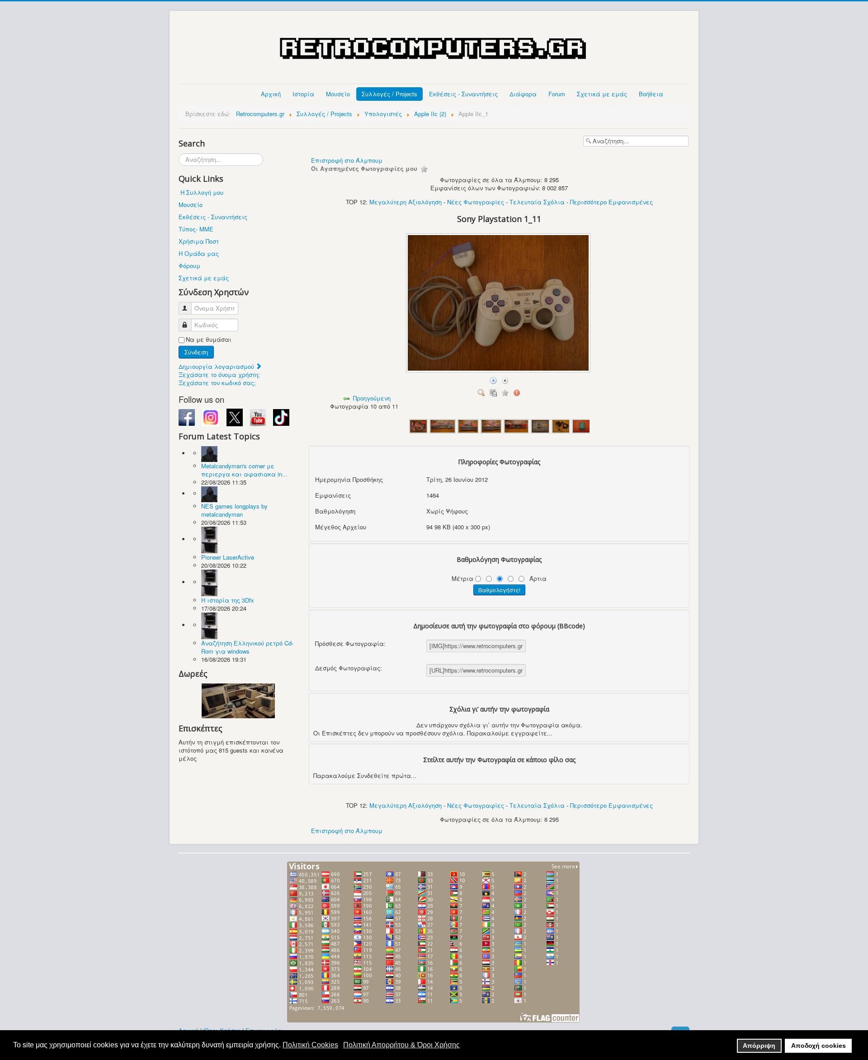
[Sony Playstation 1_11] (499, 370)
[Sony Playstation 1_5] (516, 425)
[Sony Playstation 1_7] (561, 425)
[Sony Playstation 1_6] (540, 425)
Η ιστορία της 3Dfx (227, 600)
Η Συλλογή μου (201, 192)
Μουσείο (338, 94)
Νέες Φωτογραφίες (475, 202)
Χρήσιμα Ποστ (199, 241)
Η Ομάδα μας (199, 253)
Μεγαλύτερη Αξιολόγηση (405, 202)
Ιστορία (303, 94)
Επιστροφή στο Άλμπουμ (346, 160)
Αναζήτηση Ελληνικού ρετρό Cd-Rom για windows (247, 647)
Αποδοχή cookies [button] (818, 1045)
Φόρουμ (189, 265)
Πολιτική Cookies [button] (310, 1045)
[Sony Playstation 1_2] (442, 425)
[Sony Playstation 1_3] (468, 425)
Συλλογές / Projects (389, 94)
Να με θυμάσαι (208, 339)
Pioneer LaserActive (227, 557)
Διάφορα (523, 94)
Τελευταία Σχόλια (537, 202)
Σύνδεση (196, 352)
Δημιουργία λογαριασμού (217, 366)
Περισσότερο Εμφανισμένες (611, 202)
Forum (556, 94)
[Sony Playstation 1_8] (581, 425)
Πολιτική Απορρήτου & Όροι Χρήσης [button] (401, 1045)
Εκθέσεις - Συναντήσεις (463, 94)
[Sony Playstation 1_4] (491, 425)
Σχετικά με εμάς (602, 94)
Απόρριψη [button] (759, 1045)
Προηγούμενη (372, 398)
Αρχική (271, 94)
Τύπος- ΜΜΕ (196, 229)
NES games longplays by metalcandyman (234, 510)
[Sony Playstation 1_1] (418, 425)
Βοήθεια (651, 94)
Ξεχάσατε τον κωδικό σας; (217, 382)
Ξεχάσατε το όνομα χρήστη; (219, 374)
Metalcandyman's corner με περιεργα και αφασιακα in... (244, 470)
